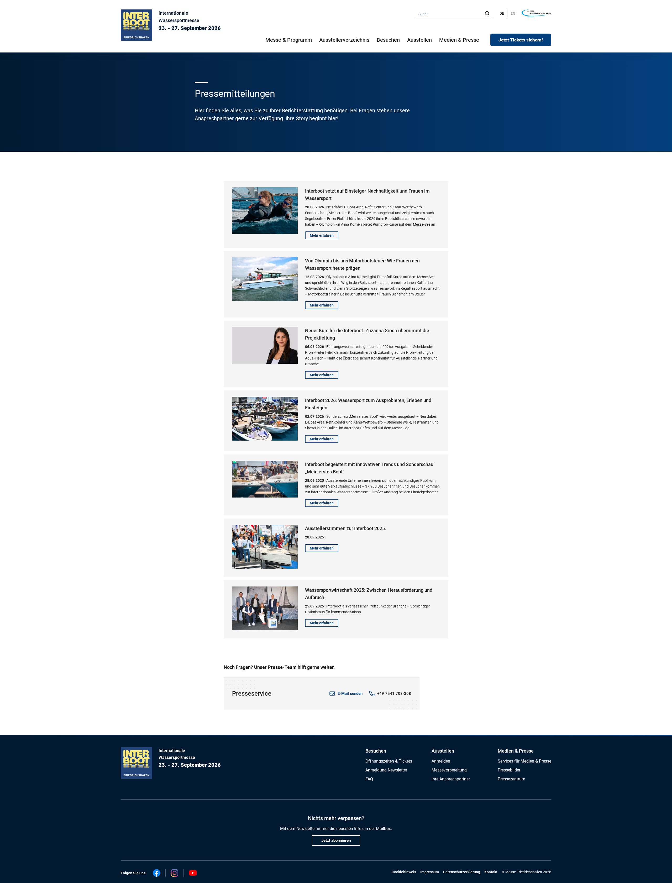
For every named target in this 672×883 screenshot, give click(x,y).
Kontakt (490, 872)
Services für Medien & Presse (524, 761)
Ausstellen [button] (419, 40)
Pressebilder (509, 770)
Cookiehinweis (404, 872)
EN (513, 13)
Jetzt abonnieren (336, 840)
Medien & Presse (459, 40)
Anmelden (441, 761)
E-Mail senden (350, 693)
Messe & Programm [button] (288, 40)
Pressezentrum (511, 778)
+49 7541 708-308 (394, 693)
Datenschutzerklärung (461, 872)
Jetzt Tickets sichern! (520, 40)
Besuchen (375, 751)
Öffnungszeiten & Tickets (388, 761)
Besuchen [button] (388, 40)
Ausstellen (443, 751)
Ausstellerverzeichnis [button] (344, 40)
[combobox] (453, 13)
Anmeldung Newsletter (386, 770)
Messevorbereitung (449, 770)
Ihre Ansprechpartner (451, 778)
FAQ (369, 778)
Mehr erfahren (322, 235)
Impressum (429, 872)
